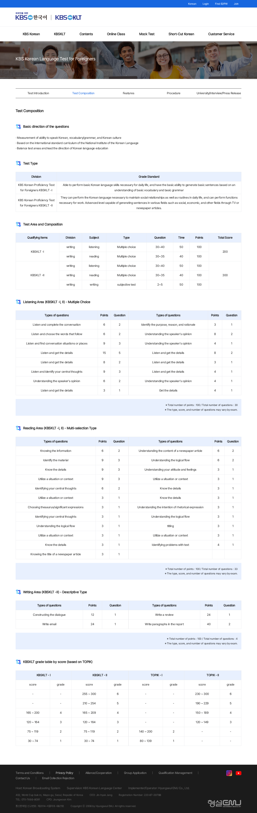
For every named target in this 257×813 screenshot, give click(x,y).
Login (206, 3)
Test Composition (83, 93)
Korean (192, 3)
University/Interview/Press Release (219, 93)
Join (236, 3)
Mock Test (146, 34)
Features (128, 93)
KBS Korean (31, 34)
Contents (86, 34)
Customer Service (221, 34)
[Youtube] (238, 774)
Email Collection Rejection (58, 778)
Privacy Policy (64, 773)
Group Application (135, 773)
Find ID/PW (221, 3)
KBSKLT (59, 34)
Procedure (173, 93)
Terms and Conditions (30, 773)
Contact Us (23, 778)
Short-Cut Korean (181, 34)
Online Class (116, 34)
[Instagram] (229, 774)
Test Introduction (38, 93)
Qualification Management (175, 773)
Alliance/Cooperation (98, 773)
